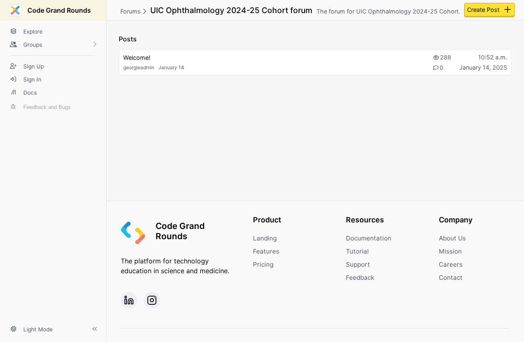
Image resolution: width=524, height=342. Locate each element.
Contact (451, 277)
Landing (265, 238)
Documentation (368, 238)
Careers (451, 264)
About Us (452, 238)
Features (266, 251)
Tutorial (357, 251)
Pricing (263, 264)
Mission (450, 251)
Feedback (360, 277)
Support (358, 264)
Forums (131, 11)
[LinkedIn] (129, 300)
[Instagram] (152, 300)
